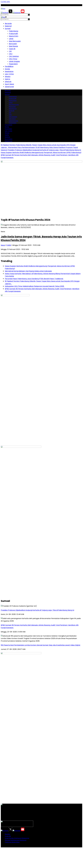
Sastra (7, 79)
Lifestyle (8, 81)
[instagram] (16, 12)
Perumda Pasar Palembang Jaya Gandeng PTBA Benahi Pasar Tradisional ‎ (34, 278)
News (3, 245)
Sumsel (8, 28)
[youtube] (22, 12)
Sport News (9, 84)
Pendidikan (9, 66)
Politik (8, 245)
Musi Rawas (13, 46)
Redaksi (7, 834)
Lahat (11, 38)
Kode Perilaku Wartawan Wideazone (17, 838)
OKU (10, 54)
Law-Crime (9, 74)
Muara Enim (13, 36)
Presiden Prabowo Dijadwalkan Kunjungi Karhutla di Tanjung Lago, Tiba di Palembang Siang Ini (44, 150)
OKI (10, 51)
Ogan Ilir (12, 49)
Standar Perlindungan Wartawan (15, 840)
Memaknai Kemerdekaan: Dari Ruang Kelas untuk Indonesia (28, 271)
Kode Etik (8, 836)
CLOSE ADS (5, 2)
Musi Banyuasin (15, 41)
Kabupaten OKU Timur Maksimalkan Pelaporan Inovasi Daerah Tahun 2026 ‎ (34, 286)
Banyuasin (13, 44)
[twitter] (10, 12)
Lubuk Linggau (14, 61)
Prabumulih (13, 33)
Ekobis (7, 69)
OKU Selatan (14, 56)
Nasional (8, 26)
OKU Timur (13, 59)
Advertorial (9, 86)
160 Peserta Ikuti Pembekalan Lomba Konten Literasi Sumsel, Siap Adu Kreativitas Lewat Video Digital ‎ (40, 645)
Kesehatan (9, 71)
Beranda (8, 23)
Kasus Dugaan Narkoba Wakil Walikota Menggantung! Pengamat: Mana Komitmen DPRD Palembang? (41, 152)
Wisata (7, 76)
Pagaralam (13, 64)
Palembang (13, 31)
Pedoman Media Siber (12, 842)
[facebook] (4, 12)
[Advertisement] (41, 202)
